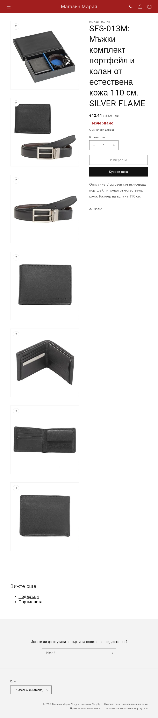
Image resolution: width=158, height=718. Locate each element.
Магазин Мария (61, 704)
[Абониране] (111, 653)
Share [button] (98, 209)
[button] (8, 6)
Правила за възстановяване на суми (126, 704)
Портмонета (31, 601)
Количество (97, 137)
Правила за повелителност (86, 708)
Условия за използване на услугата (127, 708)
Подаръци (29, 596)
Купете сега (118, 172)
